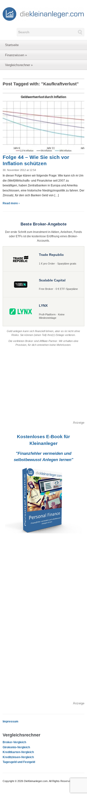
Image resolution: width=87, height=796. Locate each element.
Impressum (10, 721)
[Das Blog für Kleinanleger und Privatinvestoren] (43, 14)
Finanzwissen (16, 55)
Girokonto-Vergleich (16, 747)
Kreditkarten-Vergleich (18, 752)
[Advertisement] (43, 386)
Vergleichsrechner (19, 65)
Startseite (12, 45)
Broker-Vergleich (14, 742)
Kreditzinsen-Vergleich (18, 757)
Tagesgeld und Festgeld (19, 762)
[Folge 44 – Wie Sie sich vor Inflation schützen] (43, 123)
